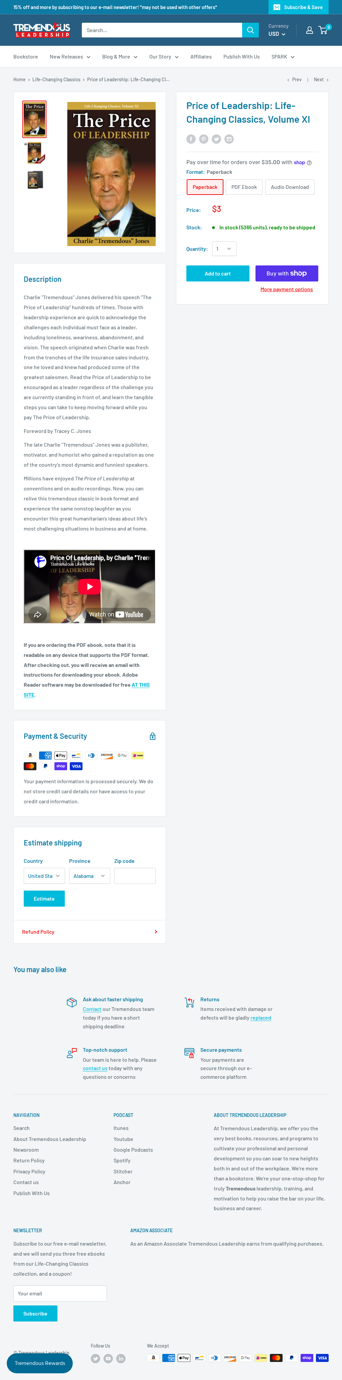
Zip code (124, 860)
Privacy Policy (29, 1171)
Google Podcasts (133, 1149)
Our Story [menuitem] (160, 56)
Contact (92, 1009)
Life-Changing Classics (56, 79)
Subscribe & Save (303, 7)
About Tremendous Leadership (49, 1139)
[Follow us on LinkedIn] (121, 1358)
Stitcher (123, 1171)
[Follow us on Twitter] (95, 1358)
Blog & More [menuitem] (116, 56)
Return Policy (29, 1160)
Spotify (122, 1160)
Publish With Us (31, 1193)
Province (80, 860)
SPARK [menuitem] (279, 56)
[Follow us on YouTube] (108, 1358)
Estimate (44, 898)
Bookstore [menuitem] (25, 56)
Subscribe (35, 1313)
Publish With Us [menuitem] (241, 56)
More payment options (287, 289)
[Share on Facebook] (191, 138)
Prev (297, 79)
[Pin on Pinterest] (203, 138)
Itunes (121, 1128)
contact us (95, 1068)
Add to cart (218, 273)
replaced (260, 1017)
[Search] (250, 30)
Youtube (123, 1139)
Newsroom (26, 1149)
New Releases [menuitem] (66, 56)
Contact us (26, 1182)
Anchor (122, 1182)
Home (19, 79)
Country (33, 860)
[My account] (309, 30)
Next (319, 79)
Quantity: (197, 248)
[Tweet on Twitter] (216, 138)
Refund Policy (38, 931)
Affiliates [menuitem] (201, 56)
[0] (323, 30)
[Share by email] (229, 138)
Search (21, 1128)
